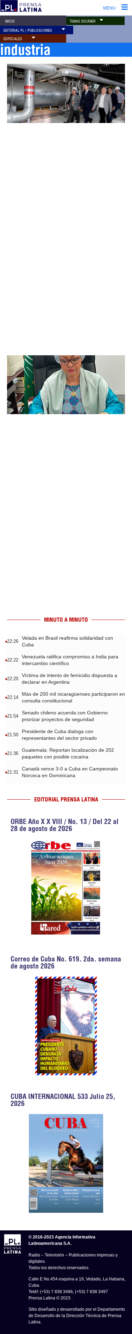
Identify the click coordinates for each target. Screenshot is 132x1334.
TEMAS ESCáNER (82, 21)
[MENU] (124, 8)
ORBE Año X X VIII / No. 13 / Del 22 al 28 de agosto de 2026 (65, 825)
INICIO (9, 21)
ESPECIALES (13, 39)
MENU (109, 8)
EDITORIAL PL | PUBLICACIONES (28, 30)
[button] (101, 20)
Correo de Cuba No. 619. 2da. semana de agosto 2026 (66, 962)
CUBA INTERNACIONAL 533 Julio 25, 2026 (63, 1100)
